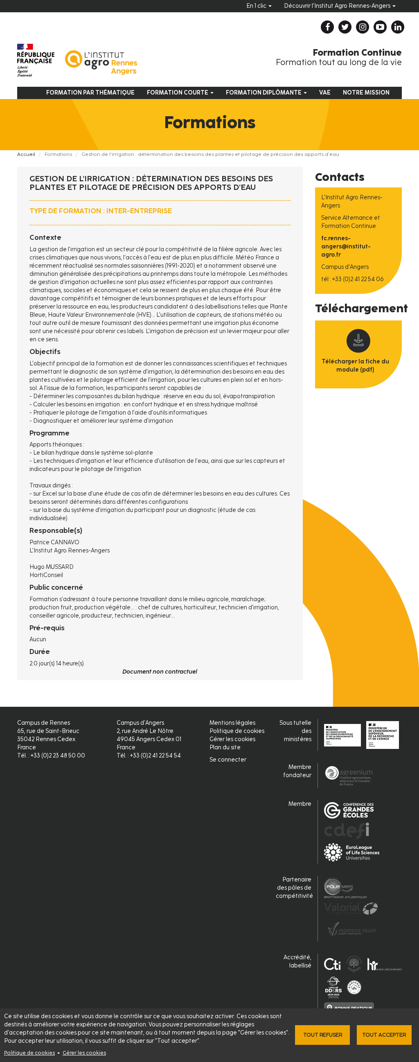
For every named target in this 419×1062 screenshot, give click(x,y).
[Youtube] (380, 27)
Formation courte (178, 92)
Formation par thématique (90, 92)
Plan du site (225, 747)
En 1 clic (257, 5)
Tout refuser (322, 1035)
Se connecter (228, 759)
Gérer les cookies (84, 1053)
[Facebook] (327, 27)
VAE (325, 92)
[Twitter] (344, 27)
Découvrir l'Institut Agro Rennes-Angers (338, 5)
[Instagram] (362, 27)
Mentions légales (232, 722)
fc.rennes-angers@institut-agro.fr (346, 246)
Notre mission (366, 92)
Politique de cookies (29, 1053)
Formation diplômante (264, 92)
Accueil (26, 154)
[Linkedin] (397, 27)
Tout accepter (384, 1035)
